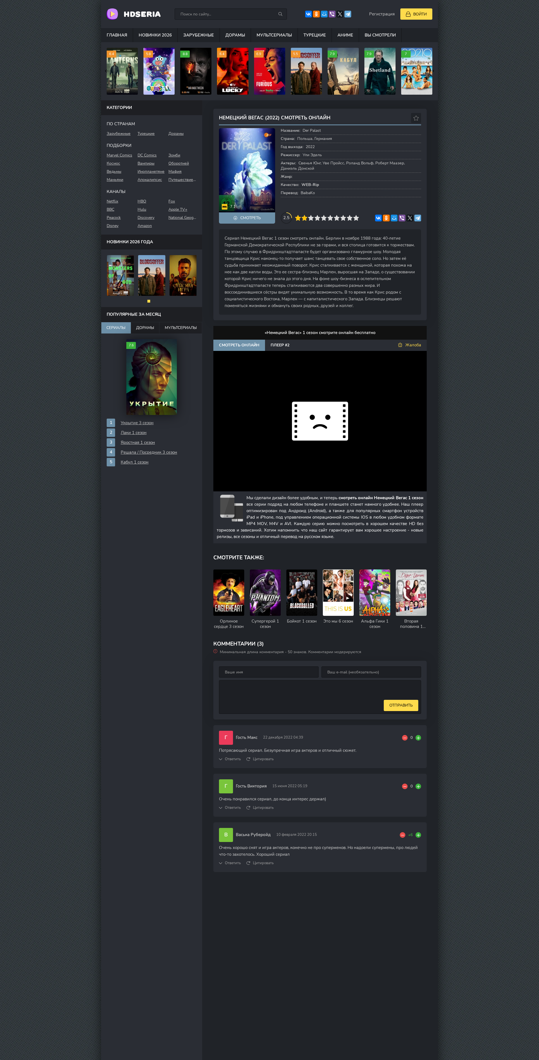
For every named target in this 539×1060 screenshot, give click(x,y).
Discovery (146, 217)
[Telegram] (347, 14)
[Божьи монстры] (120, 275)
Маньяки (115, 179)
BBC (110, 209)
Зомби (174, 155)
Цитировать (263, 759)
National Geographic (182, 217)
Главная (117, 35)
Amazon (145, 225)
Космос (113, 163)
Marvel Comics (119, 155)
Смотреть (250, 218)
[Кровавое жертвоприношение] (151, 275)
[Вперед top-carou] (432, 71)
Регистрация (382, 14)
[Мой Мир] (324, 14)
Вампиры (146, 163)
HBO (142, 201)
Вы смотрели (380, 35)
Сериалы (115, 327)
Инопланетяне (151, 171)
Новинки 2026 (155, 35)
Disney (112, 225)
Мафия (175, 171)
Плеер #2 (280, 345)
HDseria (142, 14)
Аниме (345, 35)
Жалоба (413, 345)
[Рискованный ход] (183, 275)
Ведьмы (114, 171)
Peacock (114, 217)
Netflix (112, 201)
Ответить (233, 759)
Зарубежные (198, 35)
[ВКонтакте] (308, 14)
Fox (171, 201)
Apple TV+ (177, 209)
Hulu (142, 209)
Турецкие (314, 35)
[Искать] (280, 14)
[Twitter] (340, 14)
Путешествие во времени (182, 179)
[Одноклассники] (316, 14)
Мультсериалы (274, 35)
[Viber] (332, 14)
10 (356, 218)
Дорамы (235, 35)
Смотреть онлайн (239, 345)
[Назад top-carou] (106, 71)
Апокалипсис (150, 179)
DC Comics (147, 155)
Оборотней (178, 163)
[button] (148, 301)
